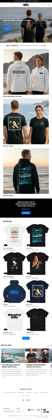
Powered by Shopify (19, 415)
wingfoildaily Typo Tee (7, 332)
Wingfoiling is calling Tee (8, 276)
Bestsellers (26, 212)
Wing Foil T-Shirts (8, 146)
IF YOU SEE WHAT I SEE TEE (8, 248)
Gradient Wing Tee (29, 332)
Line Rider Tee (29, 276)
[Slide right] (28, 382)
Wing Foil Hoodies (8, 195)
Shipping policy (46, 415)
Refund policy (26, 415)
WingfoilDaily (13, 415)
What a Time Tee (29, 304)
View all (26, 338)
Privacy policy (32, 415)
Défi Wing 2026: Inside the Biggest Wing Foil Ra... (11, 366)
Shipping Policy (21, 392)
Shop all (7, 28)
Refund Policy (29, 392)
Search (23, 395)
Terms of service (39, 415)
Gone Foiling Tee (29, 248)
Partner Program (7, 392)
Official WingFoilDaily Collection (12, 96)
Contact (28, 395)
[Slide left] (23, 382)
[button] (2, 4)
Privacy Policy (36, 392)
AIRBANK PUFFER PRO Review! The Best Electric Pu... (36, 366)
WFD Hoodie (5, 304)
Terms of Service (44, 392)
